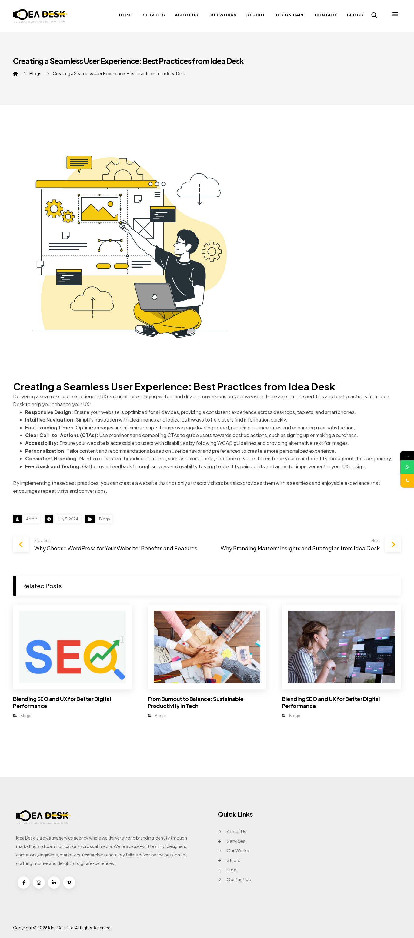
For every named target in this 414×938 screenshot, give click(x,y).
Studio (234, 860)
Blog (232, 869)
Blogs (104, 519)
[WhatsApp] (407, 467)
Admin (32, 519)
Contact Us (239, 879)
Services (236, 841)
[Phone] (407, 481)
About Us (236, 831)
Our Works (238, 850)
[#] (24, 882)
